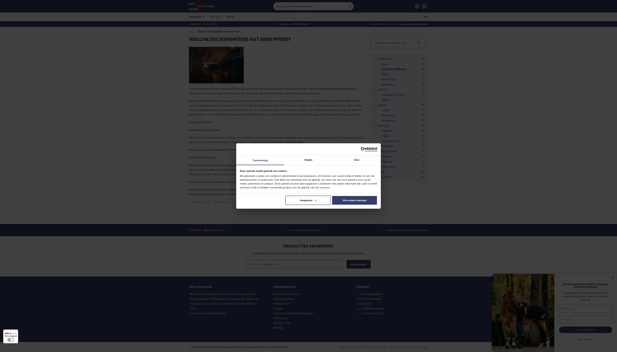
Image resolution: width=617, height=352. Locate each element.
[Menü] (16, 331)
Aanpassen (306, 200)
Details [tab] (309, 159)
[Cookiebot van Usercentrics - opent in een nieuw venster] (363, 149)
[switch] (11, 340)
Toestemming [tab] (260, 160)
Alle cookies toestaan (355, 200)
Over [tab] (356, 159)
